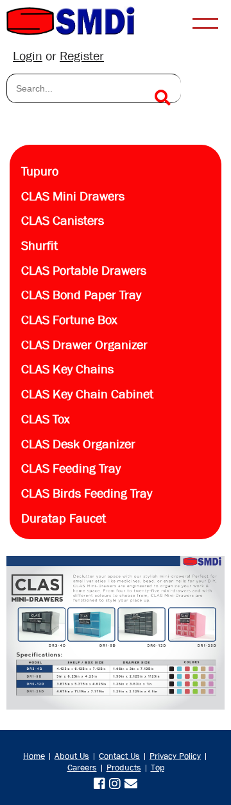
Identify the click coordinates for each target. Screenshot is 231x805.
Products (124, 767)
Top (157, 767)
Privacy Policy (175, 755)
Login (27, 56)
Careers (82, 767)
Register (82, 56)
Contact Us (119, 755)
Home (34, 755)
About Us (72, 755)
